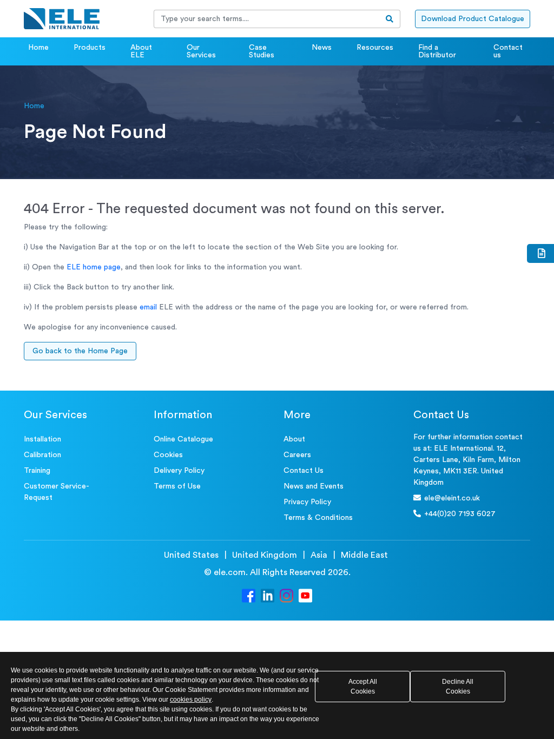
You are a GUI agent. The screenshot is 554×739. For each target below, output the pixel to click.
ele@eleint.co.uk (452, 498)
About (294, 439)
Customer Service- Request (56, 492)
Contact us (508, 51)
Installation (42, 439)
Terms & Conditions (318, 518)
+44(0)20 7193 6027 (460, 514)
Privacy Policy (307, 502)
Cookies (168, 455)
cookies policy (191, 699)
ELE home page (94, 267)
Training (37, 470)
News (322, 47)
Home (38, 47)
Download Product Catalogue (472, 19)
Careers (297, 455)
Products (89, 47)
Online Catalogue (183, 439)
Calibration (42, 455)
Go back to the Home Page (80, 351)
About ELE (141, 51)
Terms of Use (177, 486)
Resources (375, 47)
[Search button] (389, 19)
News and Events (313, 486)
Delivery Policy (179, 470)
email (148, 307)
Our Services (201, 51)
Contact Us (303, 470)
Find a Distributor (437, 51)
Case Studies (261, 51)
